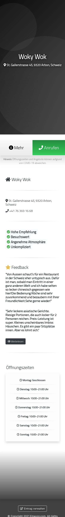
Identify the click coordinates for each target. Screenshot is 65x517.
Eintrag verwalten (34, 508)
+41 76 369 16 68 (21, 210)
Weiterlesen (17, 341)
